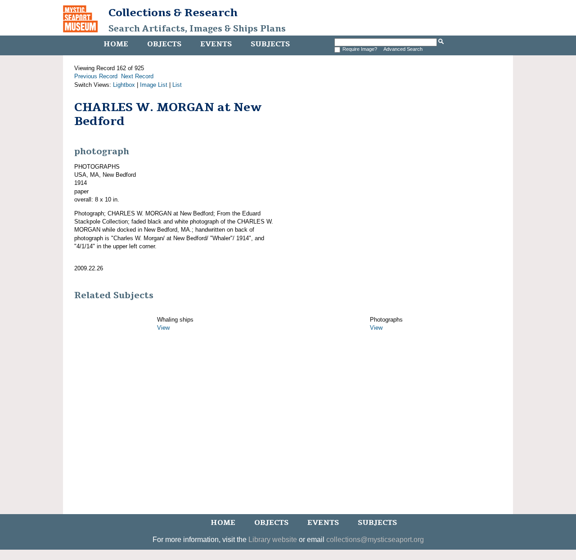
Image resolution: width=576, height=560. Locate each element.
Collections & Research (173, 12)
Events (216, 44)
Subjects (270, 44)
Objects (164, 44)
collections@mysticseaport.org (375, 539)
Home (116, 44)
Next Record (137, 76)
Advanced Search (403, 49)
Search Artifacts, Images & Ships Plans (197, 29)
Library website (272, 539)
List (177, 84)
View (163, 327)
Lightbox (124, 84)
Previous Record (95, 76)
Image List (153, 84)
